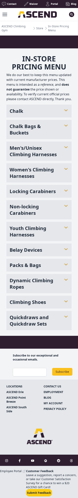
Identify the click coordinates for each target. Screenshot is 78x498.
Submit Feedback (39, 493)
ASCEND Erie (15, 392)
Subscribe (62, 372)
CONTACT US (52, 386)
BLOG (47, 397)
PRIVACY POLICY (55, 409)
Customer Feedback (40, 471)
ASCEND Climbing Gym (14, 28)
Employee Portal (11, 471)
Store (39, 28)
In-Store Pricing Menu (58, 28)
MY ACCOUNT (53, 403)
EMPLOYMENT (53, 392)
